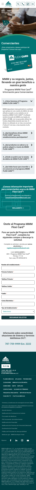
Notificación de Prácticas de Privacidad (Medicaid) (16, 425)
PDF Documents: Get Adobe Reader (12, 419)
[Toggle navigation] (2, 4)
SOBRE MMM (6, 386)
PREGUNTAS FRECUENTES (10, 392)
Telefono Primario (7, 279)
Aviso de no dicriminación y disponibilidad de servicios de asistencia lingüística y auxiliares (17, 406)
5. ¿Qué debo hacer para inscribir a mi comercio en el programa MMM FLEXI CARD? (16, 169)
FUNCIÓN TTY (7, 396)
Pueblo (3, 293)
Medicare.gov (6, 434)
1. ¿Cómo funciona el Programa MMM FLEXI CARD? (15, 102)
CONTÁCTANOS (7, 389)
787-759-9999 (12, 343)
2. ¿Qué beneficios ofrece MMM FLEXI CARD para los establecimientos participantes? (15, 135)
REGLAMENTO (17, 208)
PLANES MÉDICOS (8, 379)
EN (33, 4)
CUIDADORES (7, 382)
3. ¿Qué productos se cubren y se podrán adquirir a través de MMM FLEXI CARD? (16, 147)
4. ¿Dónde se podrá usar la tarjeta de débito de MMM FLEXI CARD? (16, 158)
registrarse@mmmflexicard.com (18, 248)
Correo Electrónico (7, 301)
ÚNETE (14, 386)
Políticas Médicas (19, 396)
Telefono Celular (6, 286)
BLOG (5, 366)
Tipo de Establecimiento (9, 308)
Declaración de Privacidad (9, 428)
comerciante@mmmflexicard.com (18, 198)
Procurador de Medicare (9, 416)
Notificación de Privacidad (9, 422)
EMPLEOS (20, 386)
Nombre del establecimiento (10, 265)
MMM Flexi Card (13, 11)
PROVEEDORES (27, 379)
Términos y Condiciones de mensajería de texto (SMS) (17, 402)
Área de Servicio (7, 410)
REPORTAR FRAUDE (25, 392)
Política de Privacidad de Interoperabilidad (14, 431)
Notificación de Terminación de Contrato (13, 413)
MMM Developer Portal (17, 434)
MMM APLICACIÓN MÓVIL (19, 382)
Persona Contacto (7, 272)
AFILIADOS (18, 379)
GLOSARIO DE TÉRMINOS (21, 389)
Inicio (3, 11)
